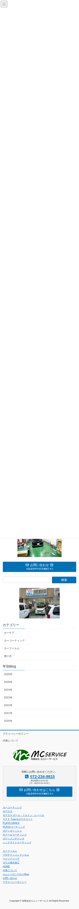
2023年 (8, 697)
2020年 (8, 720)
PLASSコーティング (14, 827)
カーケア (9, 632)
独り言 (8, 656)
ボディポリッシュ (12, 830)
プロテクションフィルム (16, 854)
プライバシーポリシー (15, 733)
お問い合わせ (10, 878)
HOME (6, 866)
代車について (10, 740)
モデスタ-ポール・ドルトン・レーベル (23, 815)
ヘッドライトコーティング (17, 842)
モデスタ (7, 811)
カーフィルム (11, 648)
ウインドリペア (11, 858)
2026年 (8, 674)
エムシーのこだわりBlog (16, 874)
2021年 (8, 713)
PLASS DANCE (11, 823)
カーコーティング (14, 640)
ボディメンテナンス (13, 838)
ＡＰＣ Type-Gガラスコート (18, 819)
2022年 (8, 705)
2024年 (8, 689)
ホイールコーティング (15, 834)
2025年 (8, 681)
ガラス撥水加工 (11, 862)
